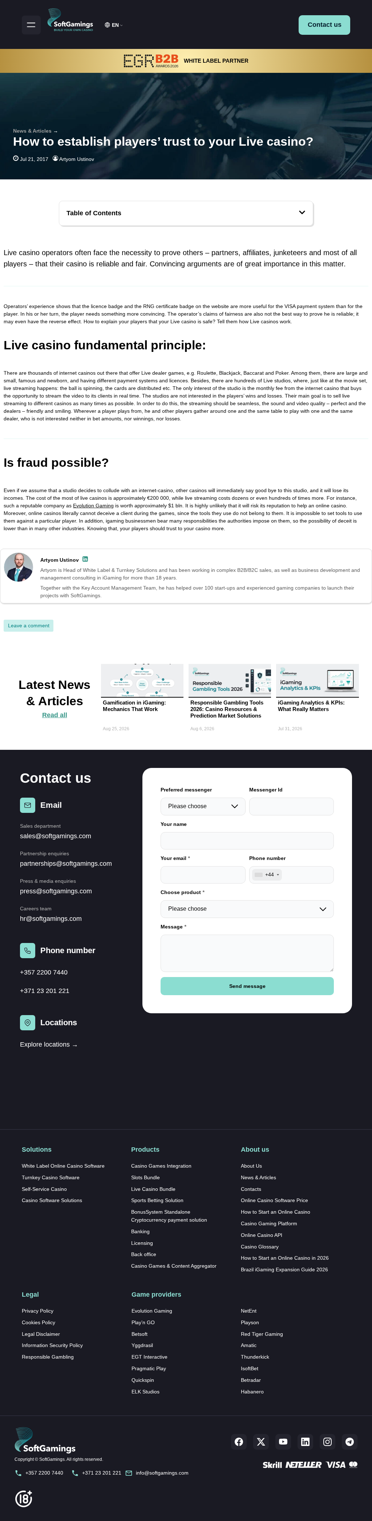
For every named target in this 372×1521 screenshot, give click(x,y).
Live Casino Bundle (153, 1189)
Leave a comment (28, 625)
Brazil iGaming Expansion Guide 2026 (284, 1269)
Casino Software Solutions (52, 1200)
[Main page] (73, 18)
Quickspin (143, 1380)
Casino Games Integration (161, 1166)
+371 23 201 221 (44, 990)
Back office (143, 1254)
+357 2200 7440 (44, 972)
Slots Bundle (145, 1177)
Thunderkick (255, 1357)
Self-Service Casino (44, 1189)
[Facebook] (239, 1442)
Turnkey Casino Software (51, 1177)
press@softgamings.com (56, 891)
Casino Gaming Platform (269, 1223)
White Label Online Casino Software (63, 1166)
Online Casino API (261, 1235)
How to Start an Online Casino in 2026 (285, 1258)
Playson (250, 1322)
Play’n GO (143, 1322)
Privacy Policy (37, 1311)
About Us (251, 1166)
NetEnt (248, 1311)
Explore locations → (49, 1044)
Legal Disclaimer (41, 1334)
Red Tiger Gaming (262, 1334)
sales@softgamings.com (55, 836)
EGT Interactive (149, 1357)
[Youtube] (283, 1442)
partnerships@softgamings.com (66, 863)
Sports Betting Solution (157, 1200)
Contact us (324, 24)
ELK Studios (145, 1392)
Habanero (252, 1392)
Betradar (251, 1380)
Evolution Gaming (93, 505)
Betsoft (139, 1334)
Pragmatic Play (149, 1368)
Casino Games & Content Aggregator (174, 1266)
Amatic (248, 1345)
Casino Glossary (260, 1247)
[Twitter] (261, 1442)
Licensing (142, 1243)
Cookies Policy (38, 1322)
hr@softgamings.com (51, 918)
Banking (140, 1231)
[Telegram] (349, 1442)
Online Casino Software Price (274, 1200)
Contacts (251, 1189)
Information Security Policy (52, 1345)
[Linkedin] (305, 1442)
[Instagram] (327, 1442)
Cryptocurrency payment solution (169, 1220)
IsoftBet (249, 1368)
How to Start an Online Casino (275, 1212)
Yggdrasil (142, 1345)
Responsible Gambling (48, 1357)
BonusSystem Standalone (160, 1212)
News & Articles (32, 131)
